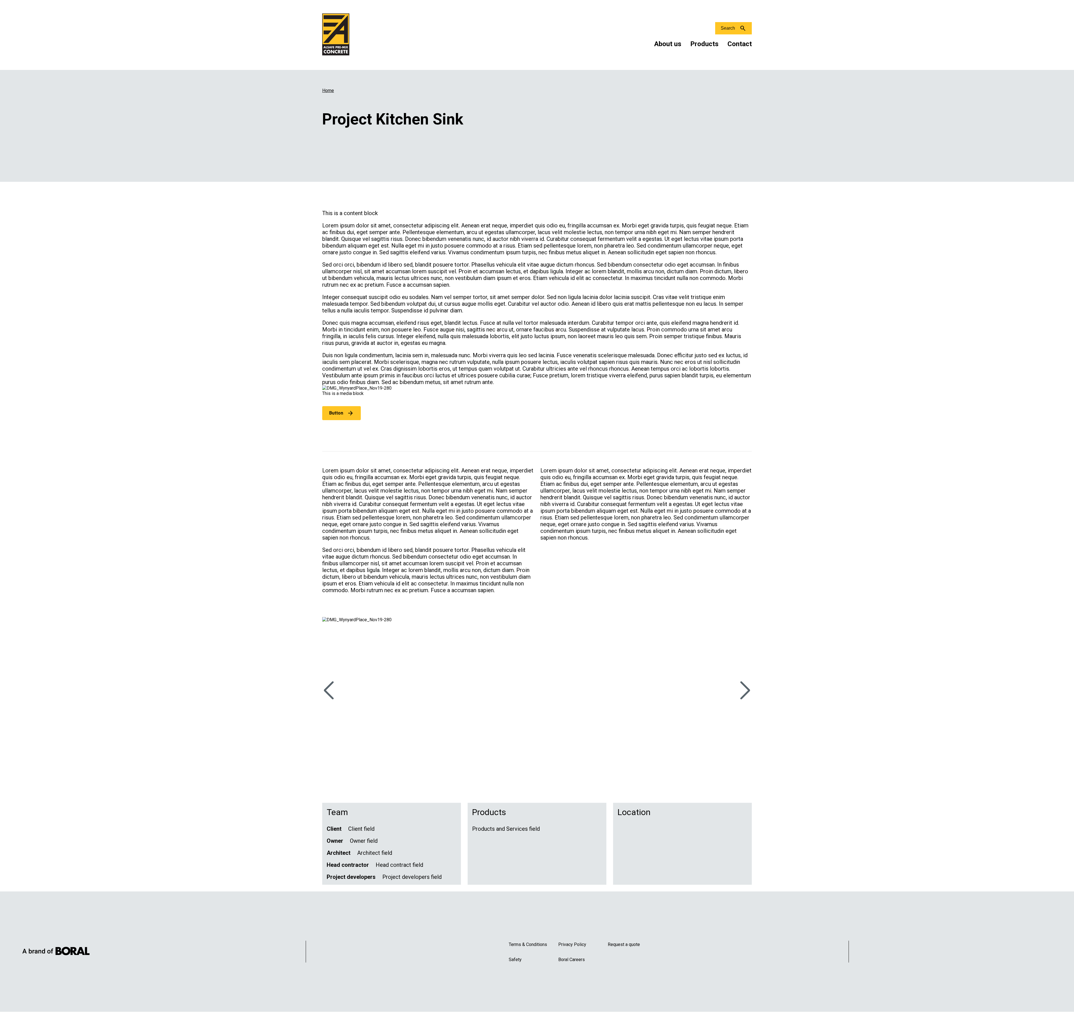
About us (667, 44)
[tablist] (537, 448)
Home (328, 90)
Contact (739, 44)
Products (704, 44)
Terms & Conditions (528, 944)
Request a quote (624, 944)
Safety (515, 959)
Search (728, 28)
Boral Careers (571, 959)
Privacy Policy (572, 944)
